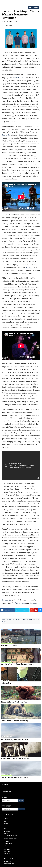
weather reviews (6, 736)
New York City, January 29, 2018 (14, 777)
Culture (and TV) (6, 755)
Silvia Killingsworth (10, 835)
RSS (5, 828)
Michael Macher (9, 859)
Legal (6, 823)
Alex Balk (7, 851)
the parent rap (6, 680)
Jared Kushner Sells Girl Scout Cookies (17, 664)
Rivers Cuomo (18, 78)
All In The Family (6, 661)
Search (21, 800)
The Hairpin (8, 846)
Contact (6, 821)
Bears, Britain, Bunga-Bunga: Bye (15, 721)
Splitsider (7, 841)
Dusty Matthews (9, 863)
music (4, 619)
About (6, 819)
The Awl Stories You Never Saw (14, 702)
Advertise (7, 826)
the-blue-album (14, 619)
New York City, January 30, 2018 (14, 739)
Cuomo (29, 267)
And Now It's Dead (6, 642)
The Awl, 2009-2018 (9, 645)
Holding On (6, 683)
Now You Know (6, 699)
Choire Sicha (8, 853)
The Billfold (8, 843)
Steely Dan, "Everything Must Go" (15, 758)
